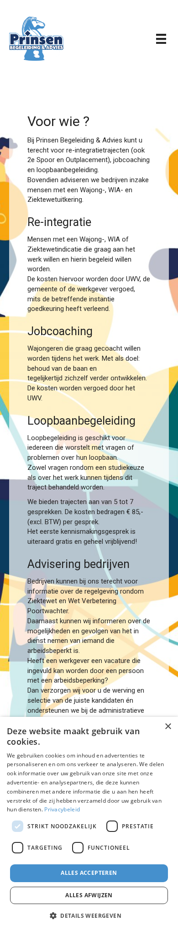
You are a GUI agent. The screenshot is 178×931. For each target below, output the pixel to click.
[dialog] (89, 824)
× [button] (167, 726)
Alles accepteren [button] (89, 873)
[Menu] (161, 38)
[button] (89, 915)
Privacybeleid (62, 809)
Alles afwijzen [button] (89, 895)
